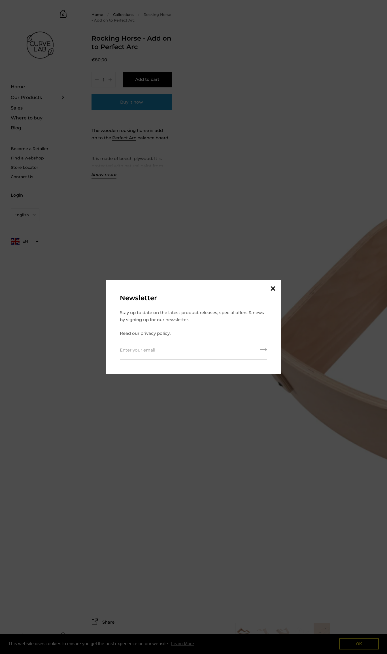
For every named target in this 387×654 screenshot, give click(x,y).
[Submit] (263, 351)
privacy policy (155, 333)
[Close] (272, 289)
